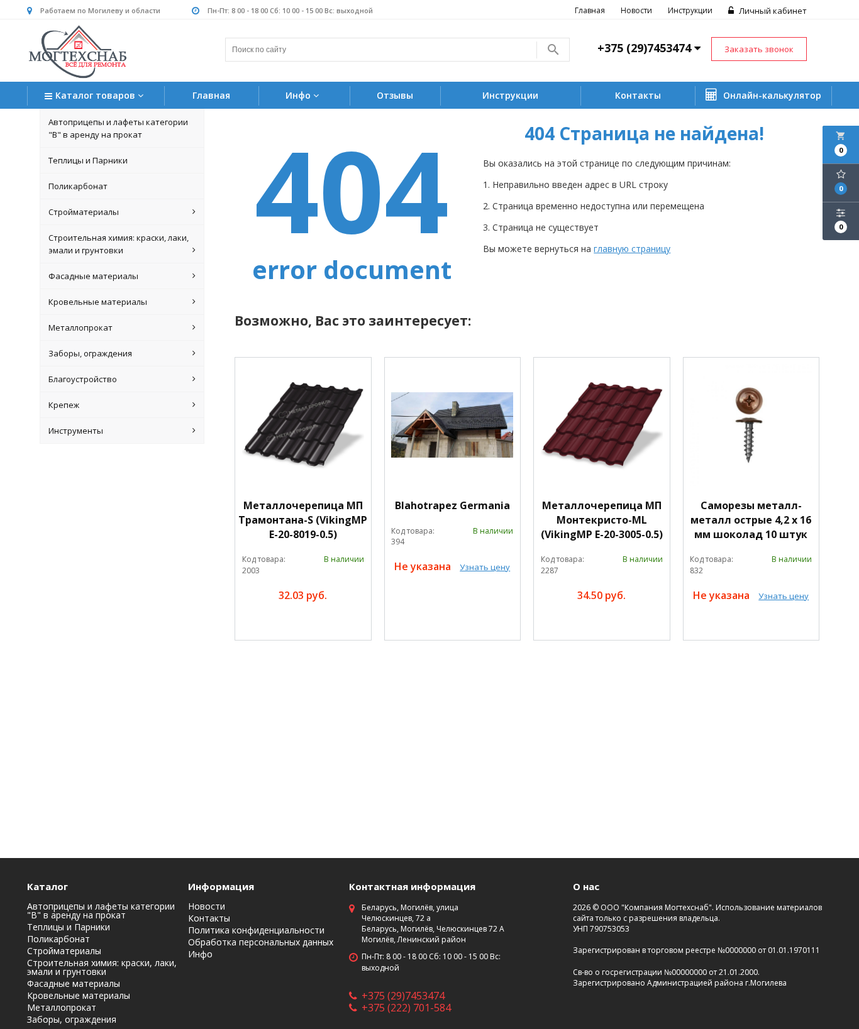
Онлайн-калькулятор (771, 95)
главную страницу (632, 249)
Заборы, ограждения (90, 353)
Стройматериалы (83, 211)
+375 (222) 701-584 (406, 1008)
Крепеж (63, 404)
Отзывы (395, 95)
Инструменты (75, 430)
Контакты (638, 95)
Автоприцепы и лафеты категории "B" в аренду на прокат (118, 128)
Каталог (47, 886)
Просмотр (333, 624)
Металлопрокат (80, 327)
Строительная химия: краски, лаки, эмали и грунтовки (118, 244)
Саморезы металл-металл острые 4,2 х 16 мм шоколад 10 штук (750, 519)
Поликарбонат (78, 186)
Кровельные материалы (97, 301)
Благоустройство (82, 379)
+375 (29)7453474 (403, 996)
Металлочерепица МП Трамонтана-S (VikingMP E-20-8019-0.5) (302, 519)
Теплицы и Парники (88, 160)
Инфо (299, 95)
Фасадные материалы (93, 276)
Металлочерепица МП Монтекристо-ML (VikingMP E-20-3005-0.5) (602, 519)
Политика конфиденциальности (256, 930)
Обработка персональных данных (260, 942)
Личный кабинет (772, 10)
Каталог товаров (96, 95)
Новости (636, 10)
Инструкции (690, 10)
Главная (590, 10)
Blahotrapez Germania (452, 505)
